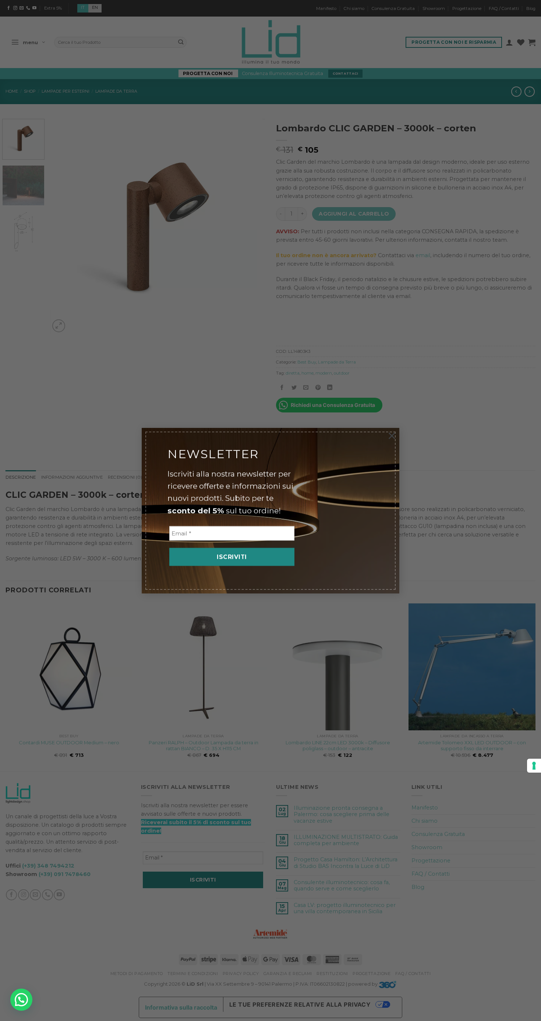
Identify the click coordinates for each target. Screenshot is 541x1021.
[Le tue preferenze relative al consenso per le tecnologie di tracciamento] (534, 766)
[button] (21, 1000)
